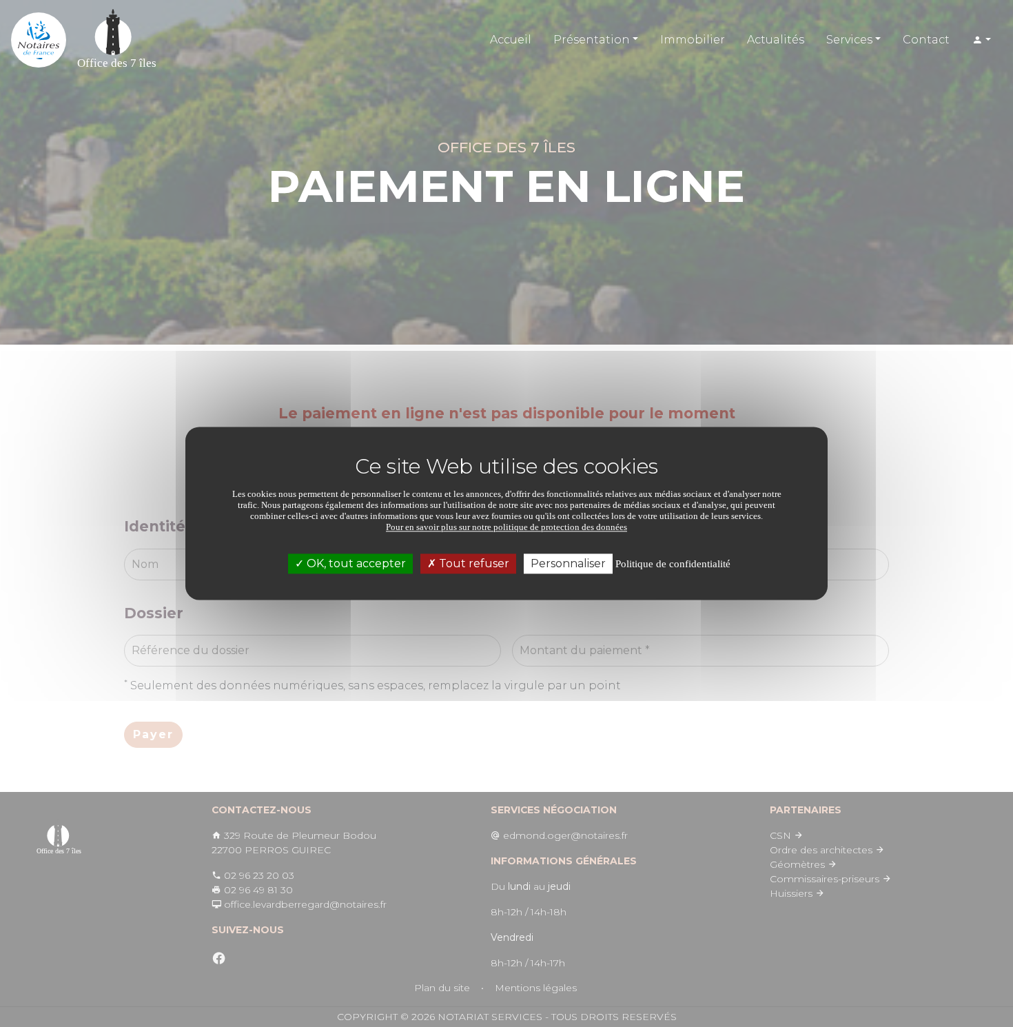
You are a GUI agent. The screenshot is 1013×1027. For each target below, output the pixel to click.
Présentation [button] (591, 39)
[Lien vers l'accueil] (38, 40)
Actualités (775, 39)
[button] (981, 40)
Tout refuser (472, 563)
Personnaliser (568, 563)
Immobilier (692, 39)
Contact (926, 39)
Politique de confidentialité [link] (672, 563)
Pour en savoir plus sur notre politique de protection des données (506, 527)
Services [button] (849, 39)
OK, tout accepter (355, 563)
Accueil (510, 39)
